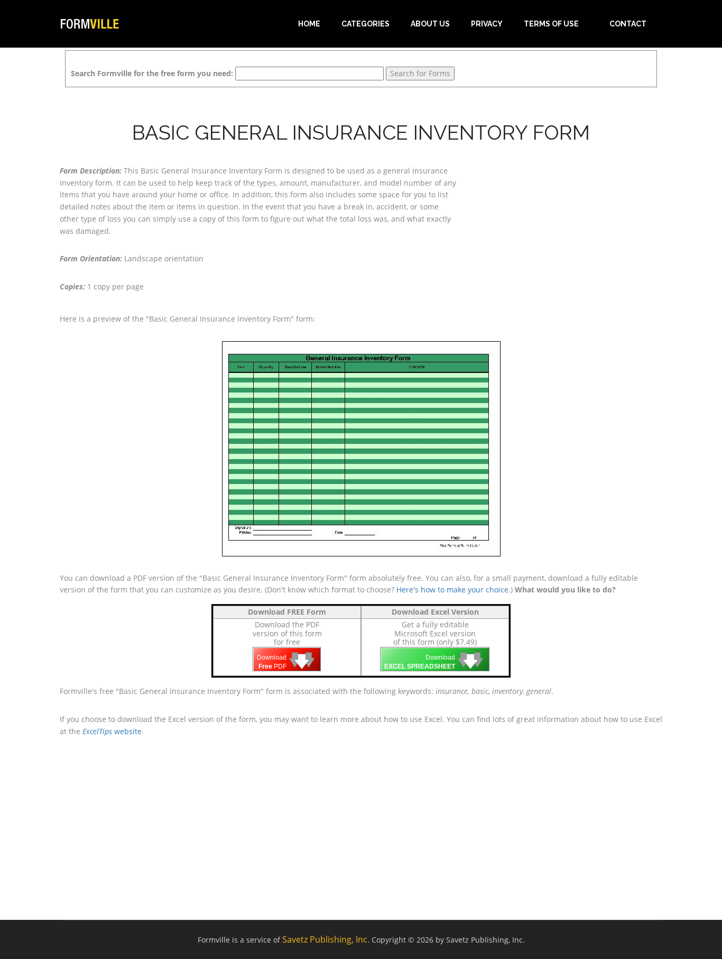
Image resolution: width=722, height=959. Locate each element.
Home (309, 24)
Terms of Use (551, 24)
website (112, 731)
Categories (365, 24)
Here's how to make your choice (452, 589)
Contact (627, 24)
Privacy (487, 24)
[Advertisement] (567, 231)
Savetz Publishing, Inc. (325, 939)
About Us (430, 24)
